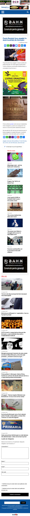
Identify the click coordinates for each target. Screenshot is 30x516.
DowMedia (15, 509)
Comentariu (4, 446)
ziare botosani (21, 142)
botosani (9, 141)
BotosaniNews (15, 141)
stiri (4, 142)
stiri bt (6, 142)
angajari (4, 141)
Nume (3, 461)
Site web (3, 472)
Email (3, 466)
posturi (12, 124)
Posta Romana (23, 141)
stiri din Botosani (13, 142)
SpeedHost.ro (20, 508)
